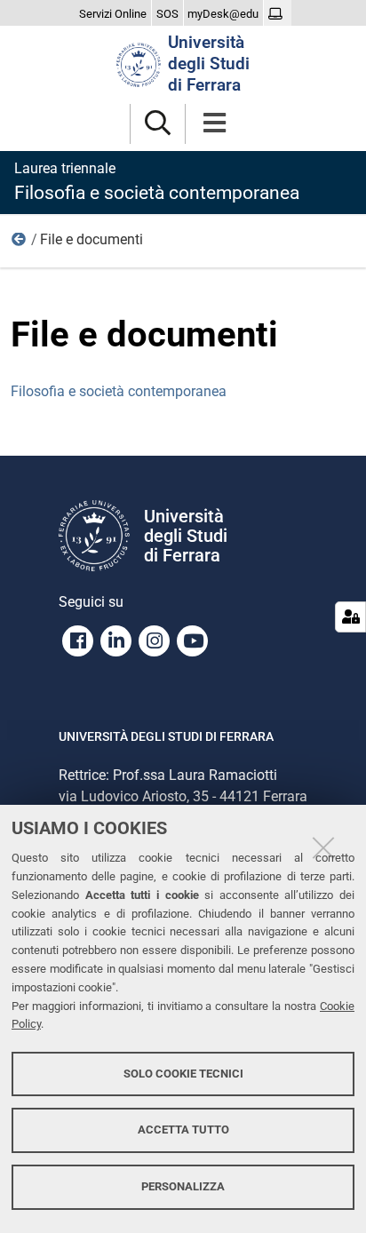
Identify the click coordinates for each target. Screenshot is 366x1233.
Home (19, 243)
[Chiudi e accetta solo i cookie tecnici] (323, 847)
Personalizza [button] (183, 1186)
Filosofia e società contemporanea (119, 391)
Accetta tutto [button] (183, 1129)
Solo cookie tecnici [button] (183, 1073)
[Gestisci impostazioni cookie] (350, 616)
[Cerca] (158, 124)
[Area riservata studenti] (277, 14)
